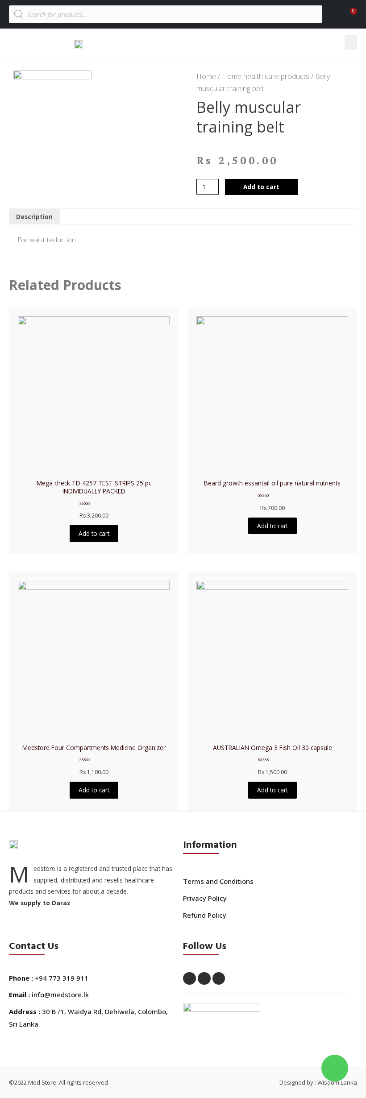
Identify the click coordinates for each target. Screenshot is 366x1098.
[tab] (34, 217)
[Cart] (347, 15)
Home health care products (265, 76)
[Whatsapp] (204, 978)
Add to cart (261, 186)
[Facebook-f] (189, 978)
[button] (351, 42)
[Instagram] (218, 978)
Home (206, 76)
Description (34, 216)
